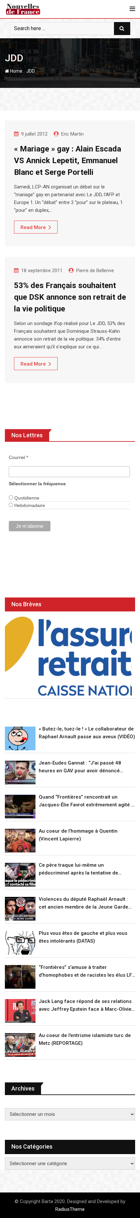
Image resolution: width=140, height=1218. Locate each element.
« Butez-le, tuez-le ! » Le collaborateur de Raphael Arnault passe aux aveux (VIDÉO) (87, 733)
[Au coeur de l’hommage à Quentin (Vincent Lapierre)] (20, 840)
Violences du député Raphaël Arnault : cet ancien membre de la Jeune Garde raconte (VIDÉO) (83, 903)
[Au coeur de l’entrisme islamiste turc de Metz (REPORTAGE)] (20, 1045)
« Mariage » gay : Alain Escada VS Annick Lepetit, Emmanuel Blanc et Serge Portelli (67, 160)
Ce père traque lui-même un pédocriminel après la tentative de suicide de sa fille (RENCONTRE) (78, 869)
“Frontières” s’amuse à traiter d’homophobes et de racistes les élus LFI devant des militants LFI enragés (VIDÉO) (86, 971)
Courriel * (18, 457)
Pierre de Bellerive (95, 270)
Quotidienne (26, 497)
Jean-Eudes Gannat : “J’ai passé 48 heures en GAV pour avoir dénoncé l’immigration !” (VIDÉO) (80, 767)
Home (15, 71)
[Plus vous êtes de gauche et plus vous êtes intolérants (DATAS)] (20, 943)
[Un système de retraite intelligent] (68, 656)
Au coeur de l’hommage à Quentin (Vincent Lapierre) (78, 835)
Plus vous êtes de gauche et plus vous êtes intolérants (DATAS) (83, 937)
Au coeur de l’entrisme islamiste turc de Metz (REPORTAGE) (85, 1039)
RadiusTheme (70, 1209)
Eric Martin (72, 134)
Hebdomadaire (29, 505)
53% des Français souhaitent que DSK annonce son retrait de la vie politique (70, 297)
